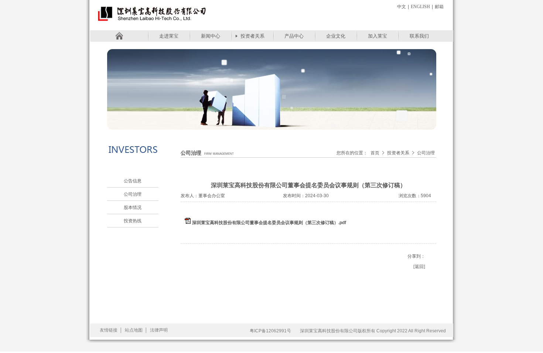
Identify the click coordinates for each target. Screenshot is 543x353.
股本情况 (132, 207)
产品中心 (294, 36)
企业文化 (335, 36)
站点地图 (134, 330)
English (420, 6)
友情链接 (108, 330)
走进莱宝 (168, 36)
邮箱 (439, 6)
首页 (374, 152)
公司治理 (132, 194)
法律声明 (159, 330)
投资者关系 (252, 36)
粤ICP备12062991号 (270, 330)
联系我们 (419, 36)
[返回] (419, 266)
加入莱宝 (377, 36)
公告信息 (132, 181)
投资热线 (132, 220)
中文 (401, 6)
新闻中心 (210, 36)
